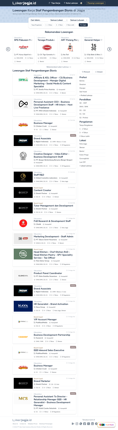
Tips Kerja (55, 3)
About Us (15, 423)
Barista (81, 81)
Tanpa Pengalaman (36, 25)
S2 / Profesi (83, 118)
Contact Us (23, 423)
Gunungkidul (84, 158)
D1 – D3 (82, 110)
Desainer (82, 84)
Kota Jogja (83, 144)
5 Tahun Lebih (70, 25)
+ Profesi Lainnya (85, 95)
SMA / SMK (83, 107)
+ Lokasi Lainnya (85, 166)
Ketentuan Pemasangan (45, 423)
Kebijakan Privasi (32, 423)
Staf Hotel (83, 92)
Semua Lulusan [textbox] (77, 20)
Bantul (81, 151)
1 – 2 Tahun (49, 25)
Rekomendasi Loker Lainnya (58, 67)
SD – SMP (83, 103)
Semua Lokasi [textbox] (57, 20)
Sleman (82, 147)
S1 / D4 (82, 114)
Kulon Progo (84, 155)
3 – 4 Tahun (59, 25)
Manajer (82, 88)
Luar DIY (82, 162)
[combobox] (59, 20)
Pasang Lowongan (96, 3)
